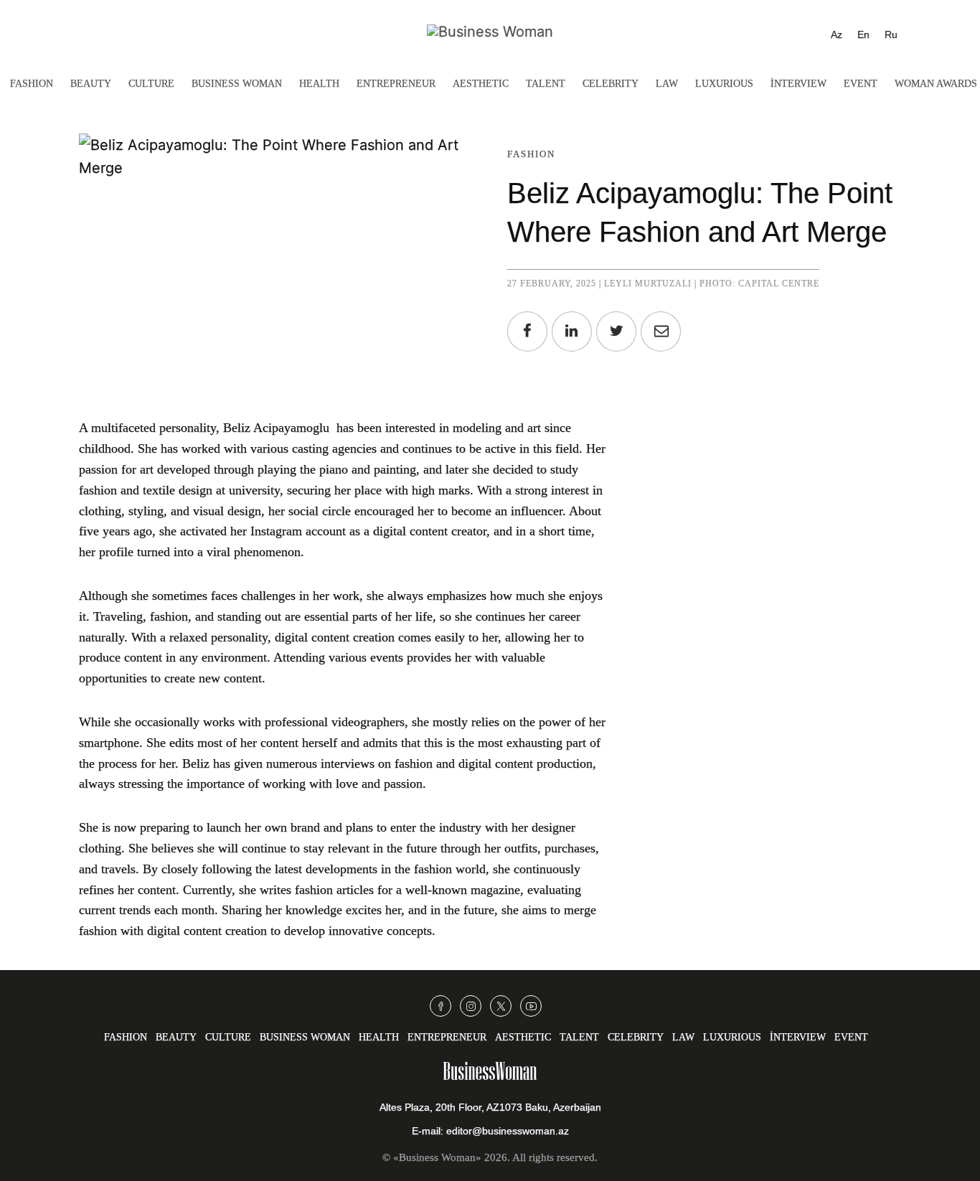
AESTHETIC (481, 83)
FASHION (31, 83)
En (863, 34)
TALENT (545, 83)
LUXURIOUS (724, 83)
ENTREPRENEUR (396, 83)
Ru (891, 34)
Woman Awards (936, 83)
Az (836, 34)
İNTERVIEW (798, 83)
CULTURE (151, 83)
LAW (667, 83)
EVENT (860, 83)
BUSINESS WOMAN (237, 83)
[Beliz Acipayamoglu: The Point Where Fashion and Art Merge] (661, 331)
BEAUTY (90, 83)
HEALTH (319, 83)
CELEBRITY (611, 83)
